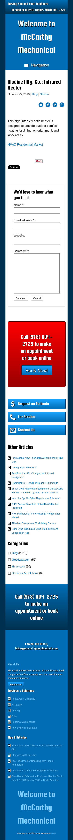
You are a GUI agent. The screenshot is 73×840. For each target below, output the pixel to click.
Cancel (37, 298)
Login (53, 833)
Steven (44, 94)
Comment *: (21, 251)
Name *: (19, 205)
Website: (19, 235)
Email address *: (24, 220)
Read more (16, 684)
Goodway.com (21, 559)
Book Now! (37, 370)
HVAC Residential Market (25, 144)
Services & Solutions (25, 573)
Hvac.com (18, 566)
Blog (35, 94)
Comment (21, 298)
